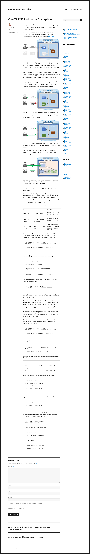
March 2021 (66, 137)
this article (51, 36)
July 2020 (66, 147)
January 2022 (67, 124)
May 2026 (66, 57)
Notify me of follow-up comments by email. (16, 508)
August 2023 (66, 100)
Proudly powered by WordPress (27, 548)
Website (10, 497)
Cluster (9, 32)
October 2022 (67, 113)
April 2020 (66, 151)
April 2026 (66, 58)
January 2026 (67, 62)
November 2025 (67, 65)
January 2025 (67, 78)
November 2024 (67, 80)
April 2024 (66, 89)
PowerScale (16, 33)
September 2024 (67, 83)
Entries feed (66, 175)
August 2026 (66, 53)
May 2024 (66, 88)
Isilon (17, 32)
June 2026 (66, 56)
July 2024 (66, 85)
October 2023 (67, 97)
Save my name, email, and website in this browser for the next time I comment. (26, 503)
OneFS (11, 33)
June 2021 (66, 133)
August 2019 (66, 153)
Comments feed (67, 177)
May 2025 (66, 73)
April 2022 (66, 120)
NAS (9, 33)
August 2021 (66, 131)
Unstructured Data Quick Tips (21, 9)
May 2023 (66, 104)
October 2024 (67, 82)
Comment (11, 466)
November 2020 (67, 142)
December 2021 (67, 126)
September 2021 (67, 129)
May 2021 (66, 135)
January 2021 (67, 140)
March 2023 (66, 106)
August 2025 (66, 69)
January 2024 (67, 93)
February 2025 (67, 76)
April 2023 (66, 105)
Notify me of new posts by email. (14, 511)
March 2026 (66, 60)
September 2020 (67, 145)
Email (10, 491)
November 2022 (67, 111)
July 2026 (66, 55)
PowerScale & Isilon (12, 30)
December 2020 (67, 141)
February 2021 (67, 138)
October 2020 (67, 144)
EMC (14, 32)
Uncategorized (67, 165)
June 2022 (66, 118)
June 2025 (66, 71)
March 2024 (66, 91)
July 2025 (66, 70)
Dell (12, 32)
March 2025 (66, 75)
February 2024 (67, 92)
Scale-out (10, 35)
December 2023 (67, 95)
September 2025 (67, 67)
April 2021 (66, 136)
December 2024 (67, 79)
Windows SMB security (37, 81)
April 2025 (66, 74)
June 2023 (66, 102)
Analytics (66, 161)
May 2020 (66, 150)
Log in (65, 174)
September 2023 (67, 98)
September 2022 (67, 114)
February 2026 (67, 61)
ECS (65, 163)
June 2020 (66, 149)
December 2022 (67, 110)
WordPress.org (67, 178)
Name (10, 485)
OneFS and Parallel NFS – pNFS (70, 32)
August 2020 (66, 146)
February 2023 (67, 107)
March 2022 (66, 122)
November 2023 (67, 96)
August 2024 (66, 84)
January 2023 (67, 109)
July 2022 (66, 116)
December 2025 (67, 64)
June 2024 (66, 87)
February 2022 (67, 123)
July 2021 (66, 132)
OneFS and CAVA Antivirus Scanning (73, 9)
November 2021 (67, 127)
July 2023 (66, 101)
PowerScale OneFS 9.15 (69, 33)
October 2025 (67, 66)
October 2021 (67, 128)
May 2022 (66, 119)
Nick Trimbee (11, 27)
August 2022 (66, 115)
